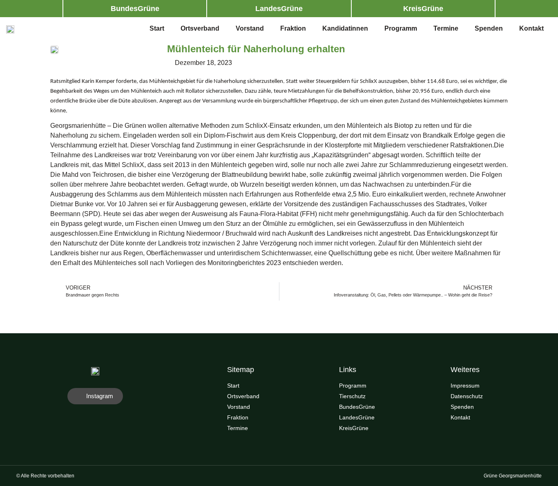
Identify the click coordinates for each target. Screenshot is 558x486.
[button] (134, 8)
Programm (400, 28)
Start (157, 28)
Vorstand (250, 28)
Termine (445, 28)
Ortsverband (200, 28)
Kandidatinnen (345, 28)
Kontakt (531, 28)
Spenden (489, 28)
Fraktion (293, 28)
